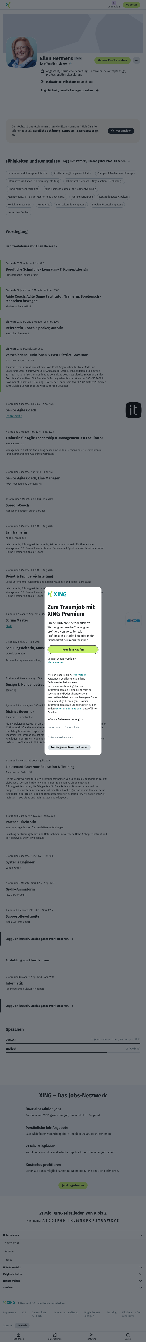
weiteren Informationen (68, 708)
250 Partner (79, 675)
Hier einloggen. (56, 662)
